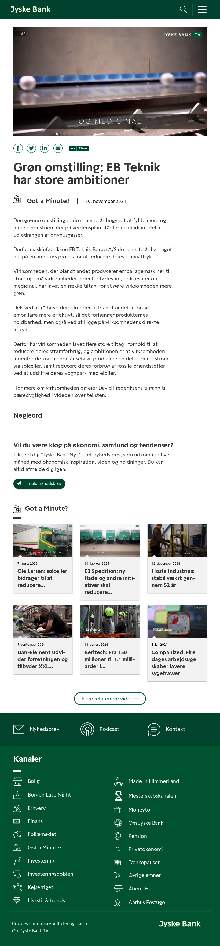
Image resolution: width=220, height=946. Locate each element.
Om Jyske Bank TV (30, 931)
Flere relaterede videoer (110, 698)
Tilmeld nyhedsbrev (41, 483)
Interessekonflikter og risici (58, 923)
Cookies (20, 923)
